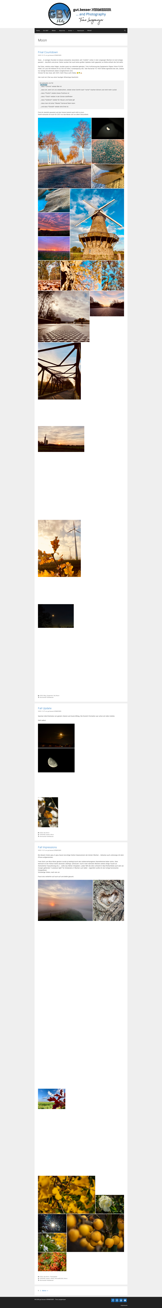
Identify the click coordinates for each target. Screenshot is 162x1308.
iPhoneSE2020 (59, 1278)
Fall (54, 695)
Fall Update (44, 708)
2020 (41, 695)
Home (38, 30)
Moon (57, 695)
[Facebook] (113, 1300)
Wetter (54, 30)
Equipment (50, 695)
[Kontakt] (125, 1300)
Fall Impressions (47, 847)
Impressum (80, 30)
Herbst (52, 1278)
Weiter (45, 1290)
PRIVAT (89, 30)
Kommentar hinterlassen (46, 697)
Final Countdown (48, 52)
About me (62, 30)
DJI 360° (45, 30)
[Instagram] (117, 1300)
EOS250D (42, 834)
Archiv (70, 30)
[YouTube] (121, 1300)
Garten (48, 834)
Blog (45, 695)
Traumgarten (53, 1276)
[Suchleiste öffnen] (124, 30)
